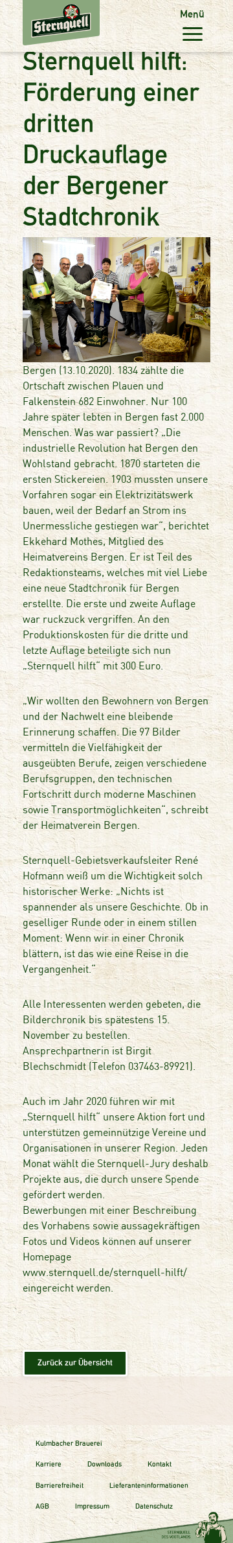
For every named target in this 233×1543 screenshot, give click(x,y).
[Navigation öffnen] (192, 33)
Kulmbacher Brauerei (69, 1443)
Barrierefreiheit (59, 1485)
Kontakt (160, 1464)
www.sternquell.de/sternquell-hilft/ (105, 1272)
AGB (42, 1506)
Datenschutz (154, 1506)
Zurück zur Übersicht (75, 1362)
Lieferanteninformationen (148, 1485)
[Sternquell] (32, 9)
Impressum (92, 1506)
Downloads (104, 1464)
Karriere (48, 1464)
